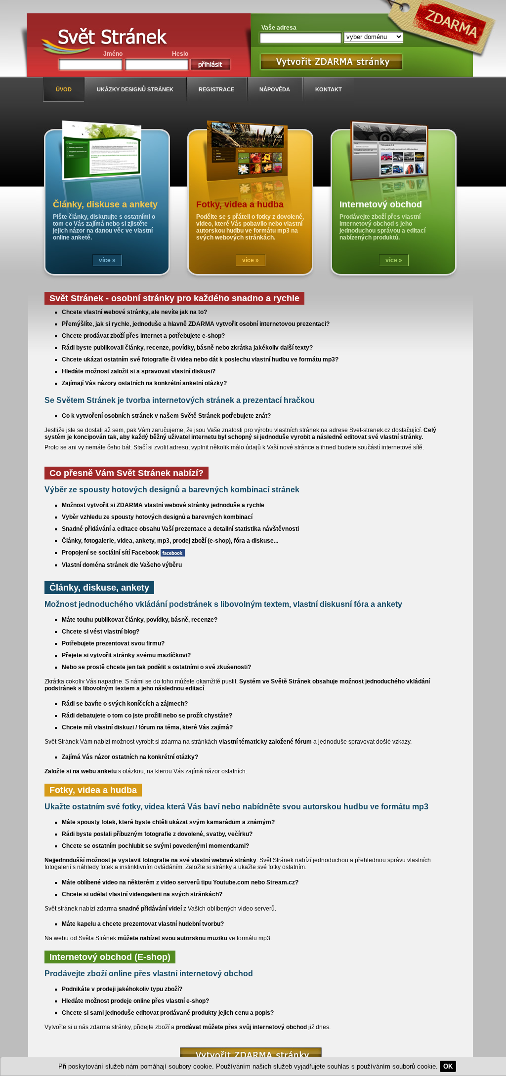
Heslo (180, 53)
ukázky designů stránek (135, 89)
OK (448, 1066)
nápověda (274, 89)
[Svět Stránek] (112, 38)
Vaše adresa (278, 27)
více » (107, 260)
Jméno (113, 53)
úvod (64, 89)
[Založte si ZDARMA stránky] (251, 1055)
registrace (216, 89)
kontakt (328, 89)
